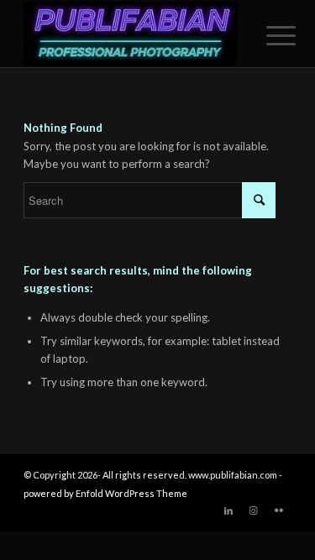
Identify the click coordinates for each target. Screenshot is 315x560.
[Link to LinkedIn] (228, 510)
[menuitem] (267, 35)
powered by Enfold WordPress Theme (105, 493)
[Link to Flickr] (278, 510)
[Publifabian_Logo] (131, 33)
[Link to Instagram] (253, 510)
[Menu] (267, 35)
